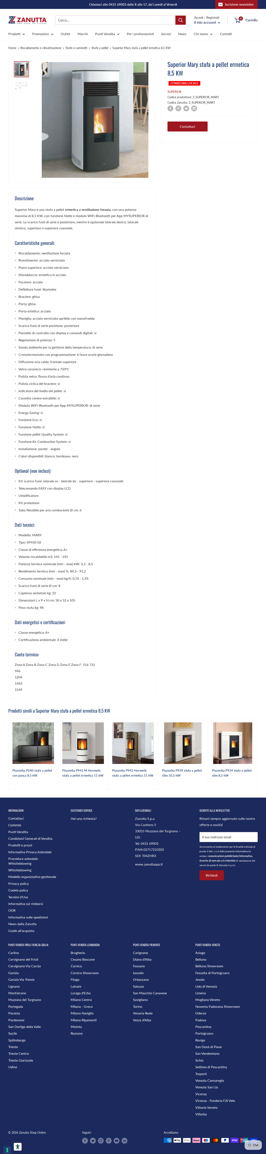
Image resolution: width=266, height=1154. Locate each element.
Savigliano (140, 1000)
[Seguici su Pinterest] (109, 1141)
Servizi (166, 34)
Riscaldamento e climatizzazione (40, 48)
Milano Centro (81, 1000)
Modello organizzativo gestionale (32, 877)
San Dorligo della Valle (24, 1027)
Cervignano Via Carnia (24, 966)
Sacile (12, 1033)
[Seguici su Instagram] (101, 1141)
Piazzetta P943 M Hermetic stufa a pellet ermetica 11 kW (82, 773)
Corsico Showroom (85, 973)
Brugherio (78, 953)
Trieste (13, 1047)
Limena (200, 993)
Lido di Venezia (206, 986)
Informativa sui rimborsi (25, 904)
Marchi (83, 34)
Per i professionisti (140, 34)
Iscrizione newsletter (239, 4)
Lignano (14, 986)
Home (12, 48)
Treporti (201, 1074)
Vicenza (201, 1094)
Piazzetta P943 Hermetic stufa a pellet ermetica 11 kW (132, 773)
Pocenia (14, 1013)
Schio (199, 1060)
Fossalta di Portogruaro (212, 973)
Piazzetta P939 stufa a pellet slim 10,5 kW (182, 773)
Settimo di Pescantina (211, 1067)
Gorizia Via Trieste (21, 979)
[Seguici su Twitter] (93, 1141)
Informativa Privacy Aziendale (30, 852)
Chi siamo (201, 34)
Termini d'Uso (18, 897)
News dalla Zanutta (22, 924)
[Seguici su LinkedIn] (124, 1141)
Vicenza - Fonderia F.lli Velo (215, 1100)
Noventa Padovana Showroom (217, 1006)
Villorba (201, 1114)
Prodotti (14, 34)
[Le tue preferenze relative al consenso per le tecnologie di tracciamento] (7, 1150)
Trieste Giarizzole (20, 1060)
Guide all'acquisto (21, 931)
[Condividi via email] (194, 108)
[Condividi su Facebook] (170, 108)
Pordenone (16, 1020)
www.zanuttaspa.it (149, 864)
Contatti (226, 34)
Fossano (139, 966)
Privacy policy (18, 883)
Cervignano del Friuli (23, 959)
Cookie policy (18, 890)
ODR (12, 910)
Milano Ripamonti (84, 1020)
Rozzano (77, 1033)
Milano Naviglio (82, 1013)
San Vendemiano (207, 1053)
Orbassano (141, 979)
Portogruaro (204, 1033)
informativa (241, 851)
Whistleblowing (19, 870)
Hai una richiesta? (84, 818)
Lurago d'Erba (81, 993)
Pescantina (203, 1027)
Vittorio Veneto (206, 1107)
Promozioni (40, 34)
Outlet (65, 34)
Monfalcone (17, 993)
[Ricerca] (180, 20)
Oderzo (200, 1013)
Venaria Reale (143, 1013)
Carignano (140, 953)
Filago (75, 979)
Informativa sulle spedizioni (28, 917)
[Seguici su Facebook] (85, 1141)
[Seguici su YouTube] (116, 1141)
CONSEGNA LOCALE (184, 83)
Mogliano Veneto (207, 1000)
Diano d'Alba (142, 959)
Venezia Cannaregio (209, 1080)
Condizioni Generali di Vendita (30, 838)
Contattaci (187, 126)
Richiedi (212, 875)
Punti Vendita (105, 34)
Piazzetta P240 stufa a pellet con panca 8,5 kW (32, 773)
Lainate (76, 986)
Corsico (76, 966)
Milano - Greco (82, 1006)
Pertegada (15, 1006)
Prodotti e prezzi (20, 845)
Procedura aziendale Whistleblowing (23, 861)
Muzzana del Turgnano (24, 1000)
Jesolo (199, 979)
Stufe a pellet (99, 48)
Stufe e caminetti (76, 48)
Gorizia (13, 973)
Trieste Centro (18, 1053)
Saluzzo (138, 986)
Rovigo (200, 1040)
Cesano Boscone (83, 959)
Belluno (200, 959)
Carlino (13, 953)
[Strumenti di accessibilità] (18, 1147)
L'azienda (14, 825)
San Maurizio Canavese (150, 993)
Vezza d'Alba (142, 1020)
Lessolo (138, 973)
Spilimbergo (17, 1040)
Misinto (76, 1027)
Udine (12, 1067)
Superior (174, 91)
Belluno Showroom (209, 966)
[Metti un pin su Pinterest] (178, 108)
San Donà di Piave (208, 1047)
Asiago (200, 953)
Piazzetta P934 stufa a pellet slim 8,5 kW (232, 773)
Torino (137, 1006)
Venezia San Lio (206, 1087)
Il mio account (205, 22)
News (182, 34)
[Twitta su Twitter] (186, 108)
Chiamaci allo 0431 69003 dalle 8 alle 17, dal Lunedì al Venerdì (133, 4)
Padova (200, 1020)
